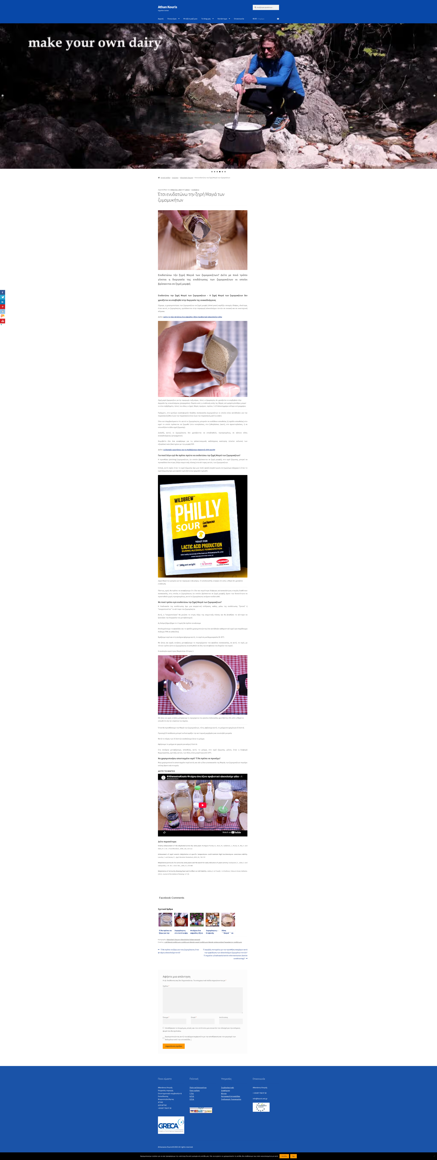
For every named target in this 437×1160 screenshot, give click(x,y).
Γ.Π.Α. (192, 1093)
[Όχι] (434, 1156)
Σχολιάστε (195, 190)
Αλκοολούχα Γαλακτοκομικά (190, 940)
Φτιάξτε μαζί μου (190, 19)
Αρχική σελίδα (165, 178)
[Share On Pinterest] (2, 306)
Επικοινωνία (239, 19)
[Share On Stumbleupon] (2, 316)
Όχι (293, 1156)
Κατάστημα (222, 19)
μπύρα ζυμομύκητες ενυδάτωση (230, 942)
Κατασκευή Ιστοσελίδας (230, 1096)
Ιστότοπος (223, 1017)
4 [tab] (219, 171)
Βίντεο (224, 1093)
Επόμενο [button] (434, 95)
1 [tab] (212, 171)
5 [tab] (222, 171)
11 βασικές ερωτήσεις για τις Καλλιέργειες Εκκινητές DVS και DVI (189, 449)
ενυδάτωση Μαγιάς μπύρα (209, 942)
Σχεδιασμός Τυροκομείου (231, 1099)
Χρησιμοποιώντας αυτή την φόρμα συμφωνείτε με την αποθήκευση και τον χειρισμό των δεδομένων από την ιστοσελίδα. (200, 1038)
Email (194, 1017)
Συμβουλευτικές (227, 1087)
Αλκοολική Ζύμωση (186, 178)
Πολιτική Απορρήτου (198, 1087)
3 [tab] (217, 171)
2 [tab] (214, 171)
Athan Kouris (167, 7)
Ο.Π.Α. (192, 1099)
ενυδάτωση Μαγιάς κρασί (190, 942)
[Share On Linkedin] (2, 302)
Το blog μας (206, 19)
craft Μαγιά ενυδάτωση (172, 942)
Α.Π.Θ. (192, 1096)
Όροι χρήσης (195, 1090)
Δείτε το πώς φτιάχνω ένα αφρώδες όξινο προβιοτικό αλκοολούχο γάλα (192, 317)
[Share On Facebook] (2, 292)
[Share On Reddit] (2, 311)
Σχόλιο (166, 986)
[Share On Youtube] (2, 321)
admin (187, 190)
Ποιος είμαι (172, 19)
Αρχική (160, 19)
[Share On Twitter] (2, 297)
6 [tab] (225, 171)
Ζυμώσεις (175, 178)
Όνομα (166, 1017)
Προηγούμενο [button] (3, 95)
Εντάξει (284, 1156)
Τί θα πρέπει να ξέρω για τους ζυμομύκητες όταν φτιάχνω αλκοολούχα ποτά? (178, 951)
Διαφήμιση (225, 1090)
